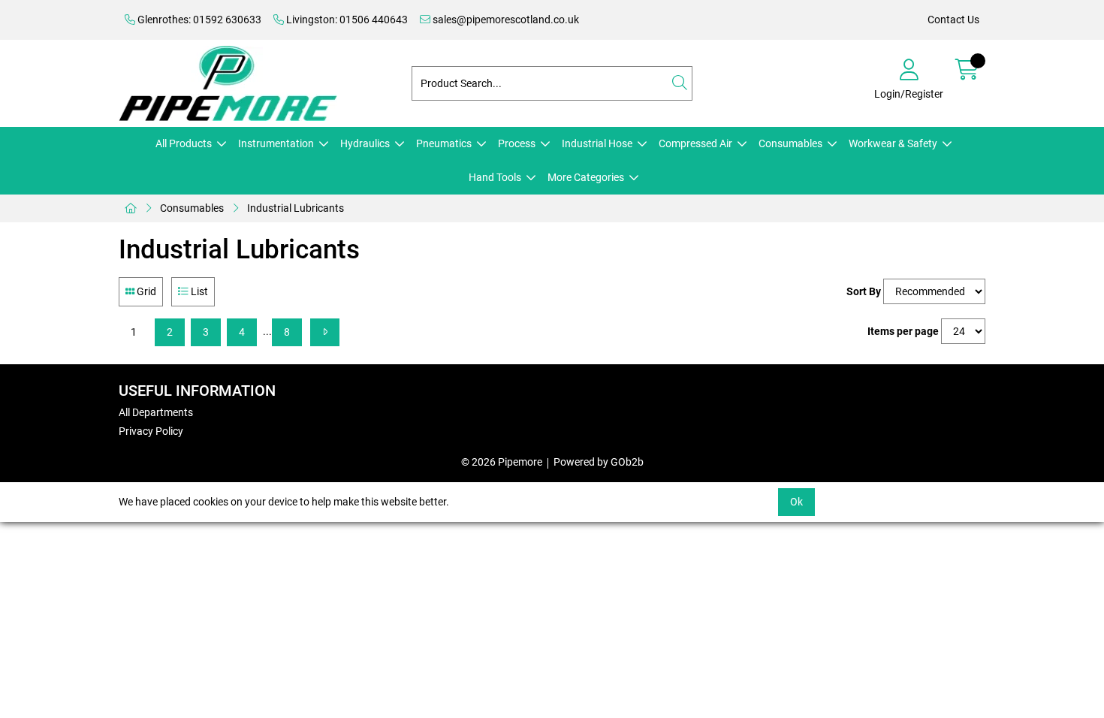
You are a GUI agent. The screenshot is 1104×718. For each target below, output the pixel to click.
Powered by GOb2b (599, 462)
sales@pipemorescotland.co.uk (504, 20)
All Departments (156, 412)
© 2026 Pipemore (501, 462)
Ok (796, 502)
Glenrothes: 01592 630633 (198, 20)
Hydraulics (365, 143)
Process (516, 143)
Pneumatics (444, 143)
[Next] (324, 332)
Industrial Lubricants (295, 208)
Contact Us (953, 20)
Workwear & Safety (893, 143)
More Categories (585, 177)
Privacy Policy (151, 431)
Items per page (903, 331)
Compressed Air (695, 143)
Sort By (863, 291)
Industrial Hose (597, 143)
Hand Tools (495, 177)
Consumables (790, 143)
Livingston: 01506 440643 (346, 20)
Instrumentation (276, 143)
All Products (183, 143)
